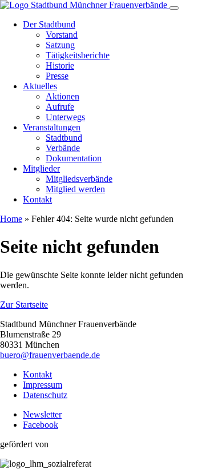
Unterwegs (65, 117)
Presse (57, 76)
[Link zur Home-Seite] (84, 5)
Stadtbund (64, 137)
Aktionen (62, 96)
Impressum (42, 384)
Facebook (40, 425)
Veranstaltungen (51, 127)
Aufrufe (60, 107)
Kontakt (37, 199)
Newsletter (42, 414)
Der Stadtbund (49, 24)
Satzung (60, 45)
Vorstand (62, 34)
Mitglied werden (75, 189)
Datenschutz (45, 395)
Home (11, 219)
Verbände (63, 148)
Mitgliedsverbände (79, 179)
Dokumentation (74, 158)
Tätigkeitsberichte (78, 55)
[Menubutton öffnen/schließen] (174, 8)
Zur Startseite (24, 304)
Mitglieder (41, 168)
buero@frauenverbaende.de (50, 355)
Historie (60, 65)
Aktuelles (40, 86)
